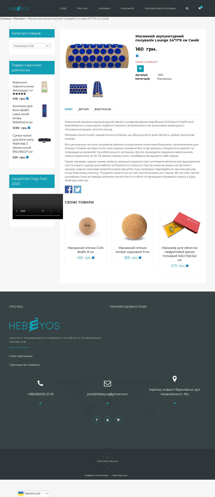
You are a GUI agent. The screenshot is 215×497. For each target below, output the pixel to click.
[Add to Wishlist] (140, 68)
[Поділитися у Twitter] (77, 189)
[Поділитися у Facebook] (68, 189)
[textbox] (32, 46)
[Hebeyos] (19, 8)
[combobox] (32, 45)
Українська (32, 493)
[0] (199, 8)
